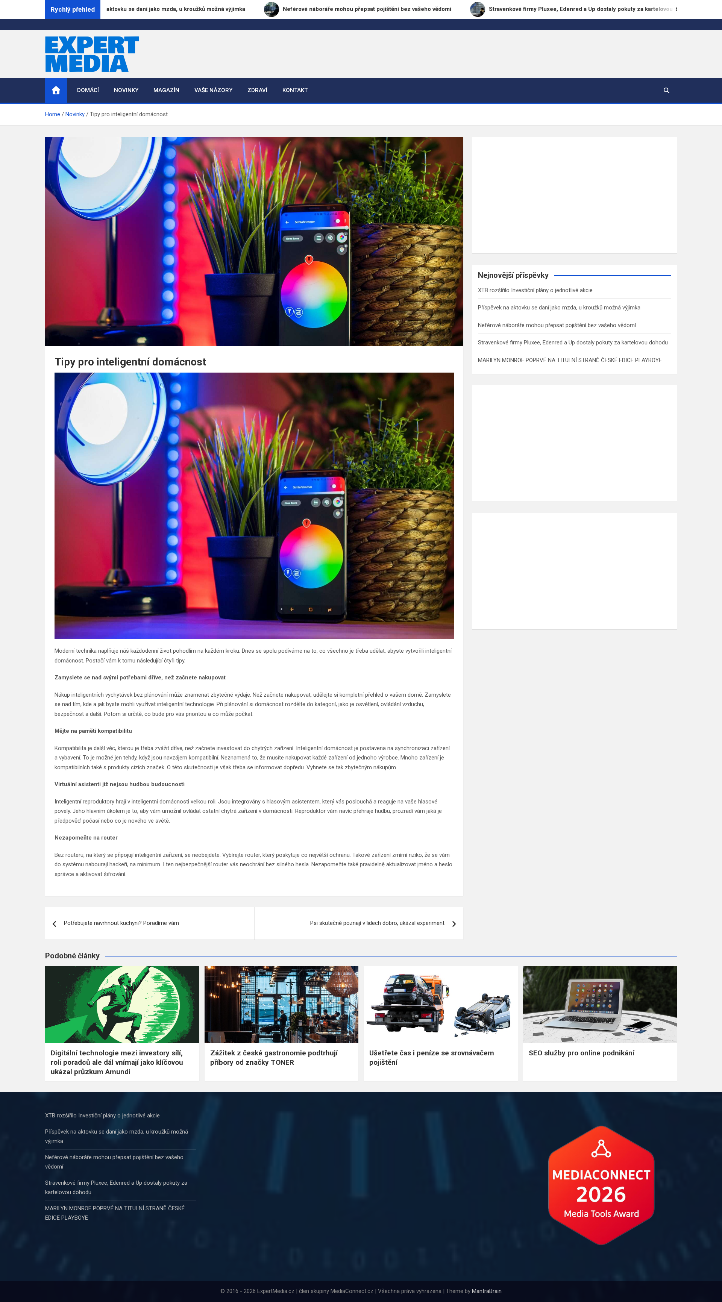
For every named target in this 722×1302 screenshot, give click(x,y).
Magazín (166, 90)
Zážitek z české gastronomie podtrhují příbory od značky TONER (274, 1058)
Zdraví (257, 90)
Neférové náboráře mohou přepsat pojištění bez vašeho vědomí (557, 325)
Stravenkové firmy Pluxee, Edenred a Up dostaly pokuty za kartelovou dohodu (573, 342)
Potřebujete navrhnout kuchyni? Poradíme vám (121, 923)
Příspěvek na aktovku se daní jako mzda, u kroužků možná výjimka (559, 307)
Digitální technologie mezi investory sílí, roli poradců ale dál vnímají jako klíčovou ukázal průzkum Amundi (117, 1062)
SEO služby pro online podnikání (581, 1053)
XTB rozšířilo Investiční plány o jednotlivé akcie (535, 290)
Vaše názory (213, 90)
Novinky (126, 90)
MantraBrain (487, 1291)
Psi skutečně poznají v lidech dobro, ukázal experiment (377, 923)
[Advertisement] (574, 195)
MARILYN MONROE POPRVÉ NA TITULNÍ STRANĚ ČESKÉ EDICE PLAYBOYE (570, 360)
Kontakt (295, 90)
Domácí (88, 90)
